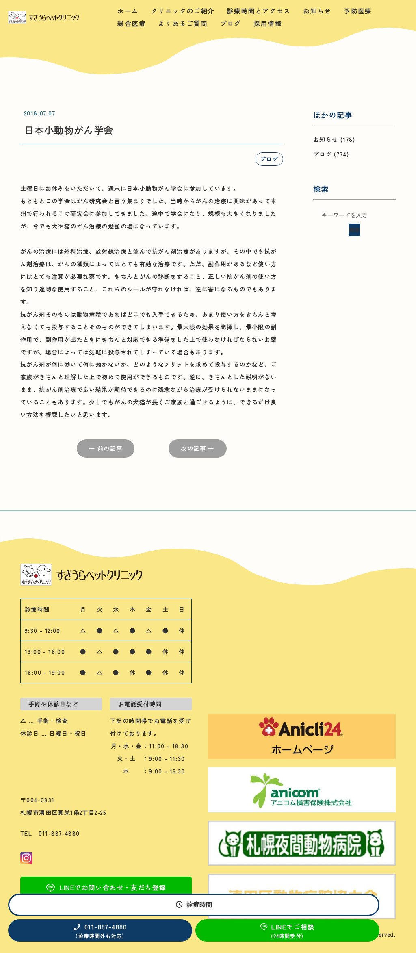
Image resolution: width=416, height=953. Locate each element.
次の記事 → (197, 448)
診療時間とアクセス (259, 11)
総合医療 (131, 23)
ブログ (230, 23)
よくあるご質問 (183, 23)
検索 (354, 230)
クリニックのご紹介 (183, 11)
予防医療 (358, 11)
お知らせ (317, 11)
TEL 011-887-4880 (50, 833)
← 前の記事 (105, 448)
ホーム (128, 11)
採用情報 (268, 23)
